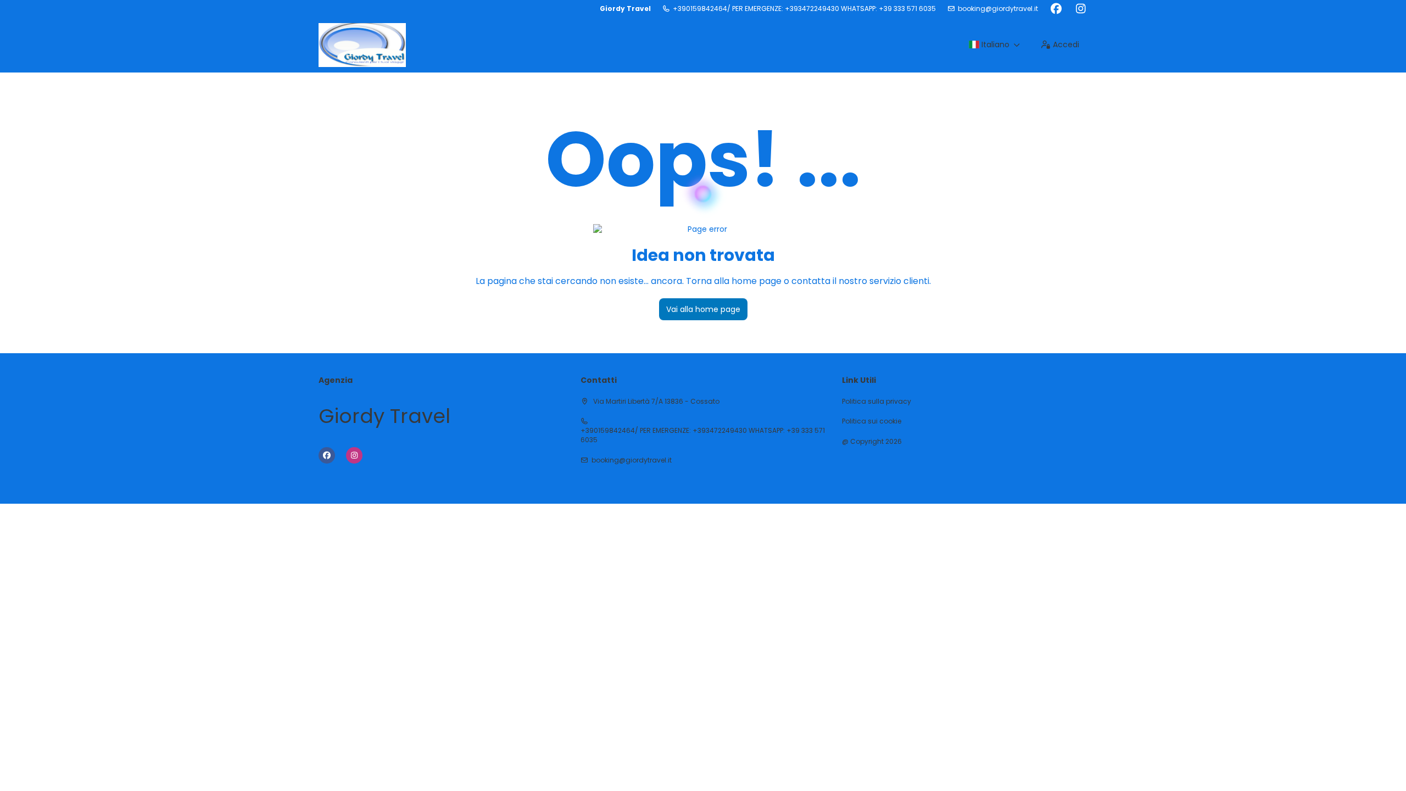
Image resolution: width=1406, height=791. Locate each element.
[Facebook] (1056, 8)
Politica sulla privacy (876, 401)
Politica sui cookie (871, 421)
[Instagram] (1080, 8)
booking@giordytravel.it (998, 8)
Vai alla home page (703, 309)
